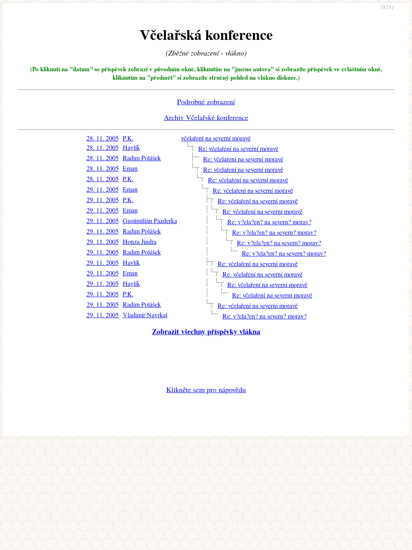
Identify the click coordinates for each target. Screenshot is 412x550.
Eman (130, 168)
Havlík (131, 147)
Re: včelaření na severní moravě (238, 148)
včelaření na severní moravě (216, 138)
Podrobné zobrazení (206, 101)
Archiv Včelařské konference (206, 117)
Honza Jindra (140, 241)
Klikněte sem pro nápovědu (206, 389)
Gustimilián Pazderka (150, 220)
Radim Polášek (142, 157)
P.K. (128, 138)
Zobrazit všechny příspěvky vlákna (206, 331)
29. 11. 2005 (103, 189)
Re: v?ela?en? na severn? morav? (269, 221)
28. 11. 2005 (103, 138)
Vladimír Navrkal (145, 314)
